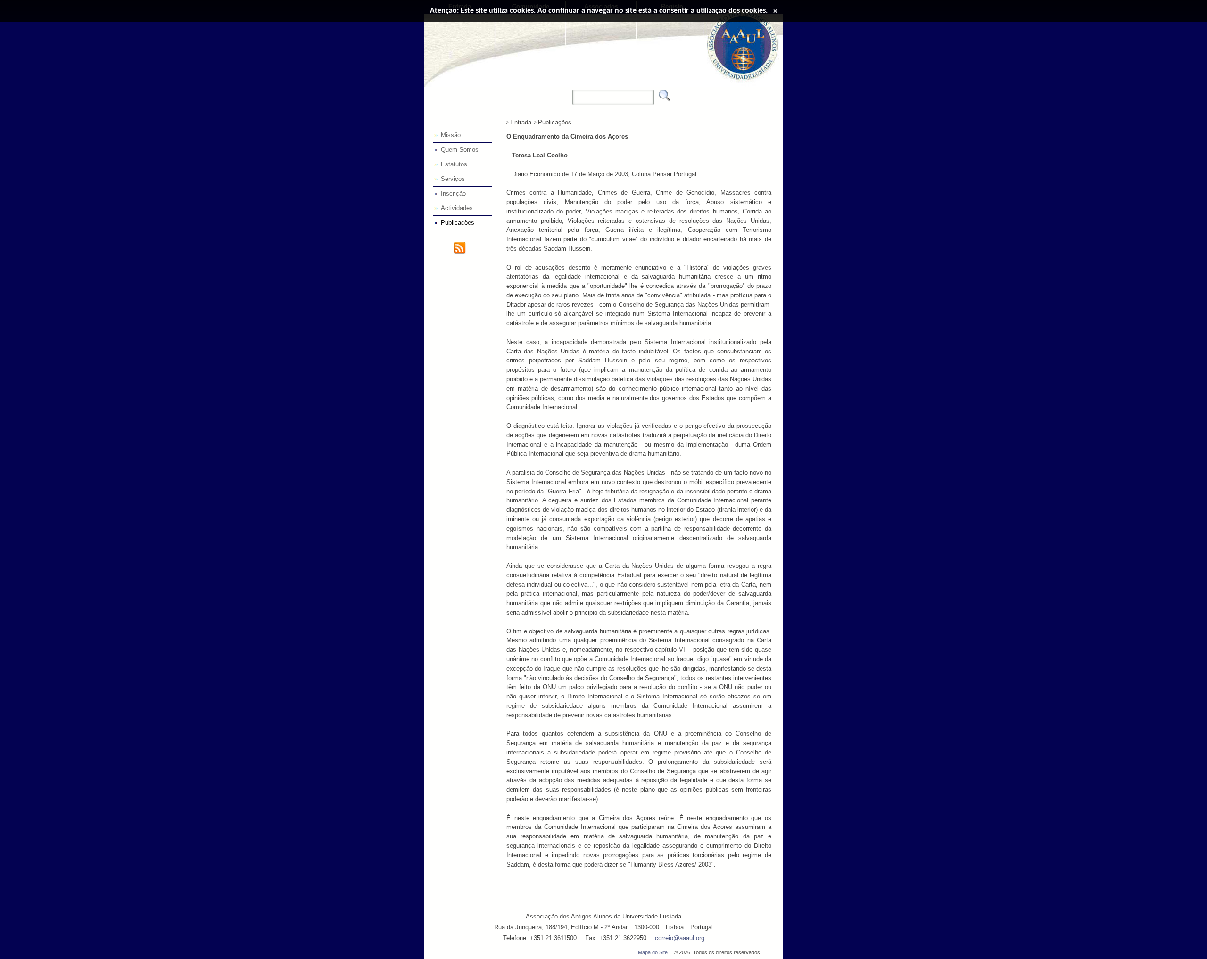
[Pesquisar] (665, 96)
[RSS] (460, 251)
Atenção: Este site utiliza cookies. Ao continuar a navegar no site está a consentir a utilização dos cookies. (599, 11)
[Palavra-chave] (570, 91)
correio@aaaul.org (679, 938)
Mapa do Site (653, 952)
